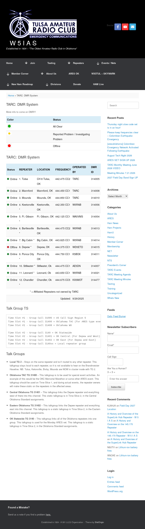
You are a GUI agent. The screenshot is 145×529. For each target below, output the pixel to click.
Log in (110, 477)
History (111, 237)
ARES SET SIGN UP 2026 (121, 160)
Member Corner (115, 241)
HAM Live (98, 84)
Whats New (113, 298)
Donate (77, 84)
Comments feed (115, 486)
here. (48, 514)
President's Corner (116, 265)
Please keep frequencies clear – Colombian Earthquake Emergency (122, 136)
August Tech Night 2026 (119, 155)
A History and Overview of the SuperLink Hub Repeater (122, 440)
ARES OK (74, 73)
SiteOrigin (99, 522)
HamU (110, 232)
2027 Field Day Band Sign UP (122, 177)
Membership (113, 246)
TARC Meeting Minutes (119, 279)
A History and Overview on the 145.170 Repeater (120, 424)
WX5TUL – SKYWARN (103, 73)
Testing (51, 63)
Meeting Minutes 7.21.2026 (121, 173)
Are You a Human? (117, 370)
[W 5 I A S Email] (132, 26)
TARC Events (114, 269)
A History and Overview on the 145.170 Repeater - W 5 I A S (123, 434)
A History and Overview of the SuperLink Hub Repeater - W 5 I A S (122, 417)
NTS (109, 260)
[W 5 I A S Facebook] (117, 26)
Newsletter (112, 255)
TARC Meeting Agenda (119, 274)
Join (32, 63)
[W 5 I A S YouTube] (125, 26)
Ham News (112, 223)
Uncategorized (114, 293)
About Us (51, 73)
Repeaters (78, 63)
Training (111, 288)
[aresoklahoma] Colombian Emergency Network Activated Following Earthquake (122, 147)
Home (9, 63)
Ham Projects (114, 227)
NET (109, 251)
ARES (110, 218)
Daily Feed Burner (116, 316)
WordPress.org (115, 491)
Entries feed (113, 481)
